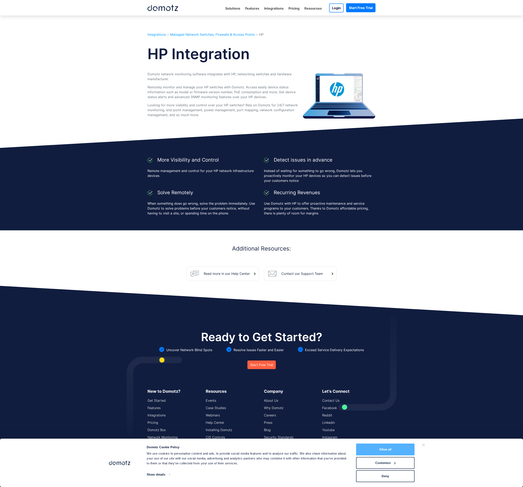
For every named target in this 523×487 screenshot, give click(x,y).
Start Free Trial (361, 8)
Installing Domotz (219, 430)
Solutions (232, 8)
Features (154, 408)
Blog (267, 430)
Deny (385, 476)
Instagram (329, 437)
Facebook (329, 408)
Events (211, 400)
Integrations (274, 8)
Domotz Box (157, 430)
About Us (271, 400)
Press (268, 422)
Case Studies (216, 408)
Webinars (213, 415)
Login (336, 8)
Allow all (385, 449)
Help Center (215, 422)
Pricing (293, 8)
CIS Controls (215, 437)
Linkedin (328, 422)
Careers (270, 415)
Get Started (157, 400)
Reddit (327, 415)
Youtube (328, 430)
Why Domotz (273, 408)
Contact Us (331, 400)
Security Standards (278, 437)
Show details (156, 474)
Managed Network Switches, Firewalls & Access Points (212, 35)
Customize (383, 463)
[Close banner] (423, 445)
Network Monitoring (163, 437)
